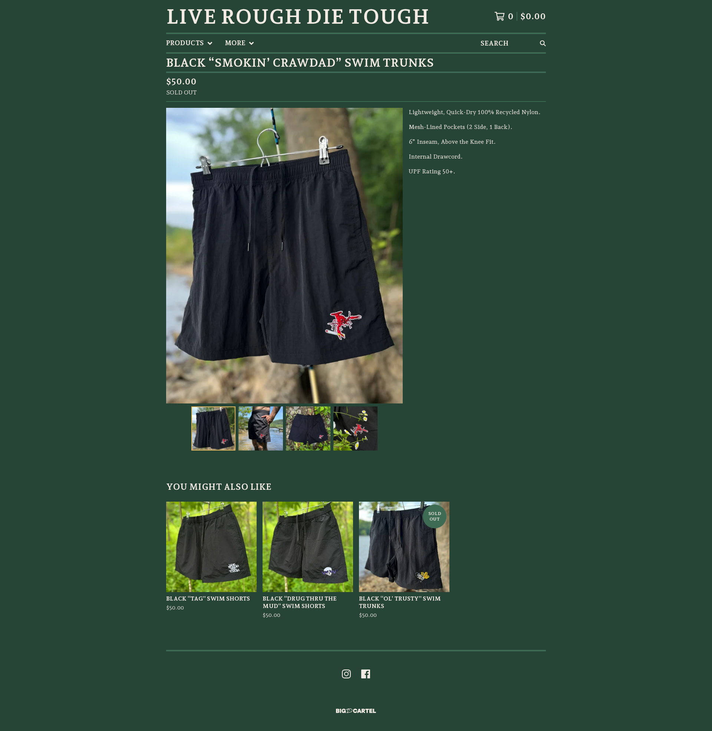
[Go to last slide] (176, 256)
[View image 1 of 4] (213, 428)
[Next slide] (392, 256)
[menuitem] (189, 43)
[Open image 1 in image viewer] (284, 255)
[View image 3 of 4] (308, 428)
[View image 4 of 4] (355, 428)
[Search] (543, 43)
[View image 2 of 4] (260, 428)
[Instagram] (346, 674)
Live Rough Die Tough (297, 16)
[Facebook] (365, 674)
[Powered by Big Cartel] (356, 710)
